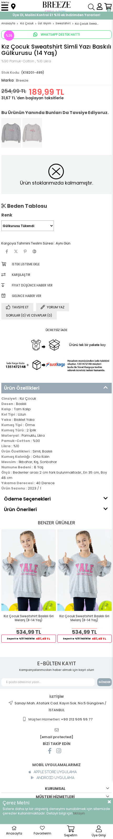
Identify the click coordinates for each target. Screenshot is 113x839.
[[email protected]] (56, 730)
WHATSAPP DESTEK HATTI (60, 34)
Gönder (105, 682)
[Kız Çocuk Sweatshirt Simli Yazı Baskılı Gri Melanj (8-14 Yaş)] (11, 133)
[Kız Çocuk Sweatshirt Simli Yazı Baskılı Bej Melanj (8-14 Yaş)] (32, 133)
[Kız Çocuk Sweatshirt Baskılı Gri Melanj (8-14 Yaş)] (28, 570)
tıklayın (79, 813)
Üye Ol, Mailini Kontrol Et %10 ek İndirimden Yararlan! (56, 15)
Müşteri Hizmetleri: (60, 719)
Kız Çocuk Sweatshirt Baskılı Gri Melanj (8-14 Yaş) (29, 618)
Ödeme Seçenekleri (27, 499)
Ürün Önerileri (20, 509)
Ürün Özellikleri (21, 388)
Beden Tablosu (26, 206)
